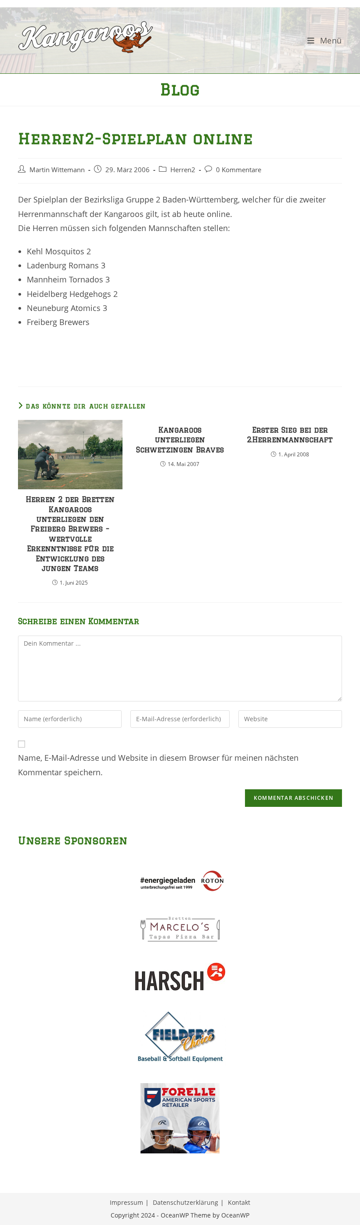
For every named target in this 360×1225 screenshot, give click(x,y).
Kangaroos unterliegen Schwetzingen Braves (180, 440)
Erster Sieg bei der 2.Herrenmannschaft (290, 435)
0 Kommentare (238, 170)
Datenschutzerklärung (185, 1202)
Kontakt (239, 1202)
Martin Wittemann (57, 170)
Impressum (126, 1202)
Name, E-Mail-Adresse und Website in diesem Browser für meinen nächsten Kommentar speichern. (158, 764)
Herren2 (182, 170)
